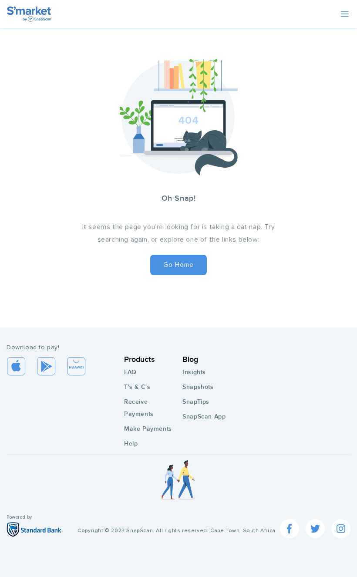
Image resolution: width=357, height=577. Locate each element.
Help (131, 443)
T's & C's (137, 387)
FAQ (130, 372)
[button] (345, 14)
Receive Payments (139, 408)
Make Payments (148, 428)
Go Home (178, 265)
